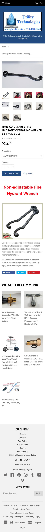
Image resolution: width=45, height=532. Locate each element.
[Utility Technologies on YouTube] (39, 475)
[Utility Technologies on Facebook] (12, 475)
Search (23, 434)
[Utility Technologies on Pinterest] (19, 475)
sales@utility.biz (25, 469)
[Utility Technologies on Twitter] (5, 475)
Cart (41, 3)
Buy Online (22, 441)
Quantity (5, 162)
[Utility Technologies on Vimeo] (22, 481)
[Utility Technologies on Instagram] (26, 475)
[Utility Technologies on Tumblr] (32, 475)
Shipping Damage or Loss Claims (22, 455)
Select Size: (6, 151)
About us (22, 437)
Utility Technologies (16, 516)
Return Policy (22, 451)
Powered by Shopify (33, 516)
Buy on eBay (22, 444)
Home (4, 46)
